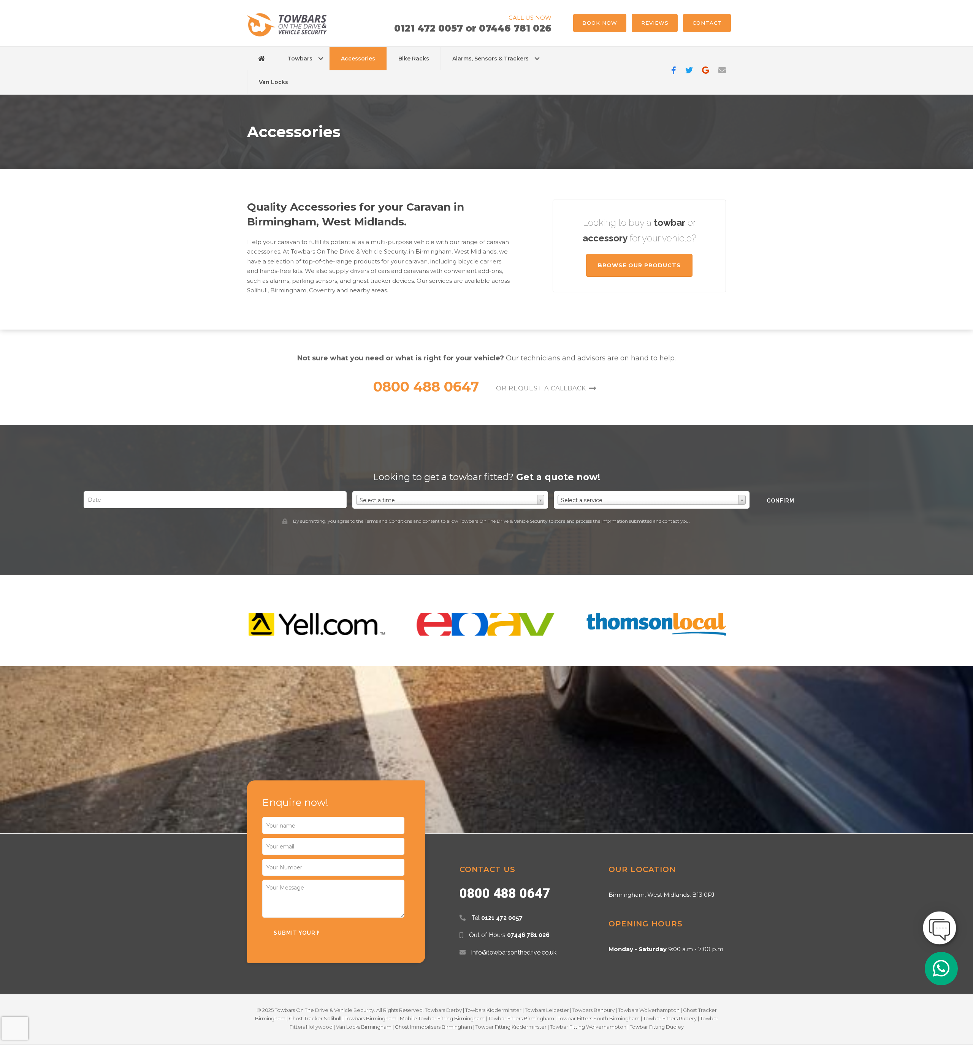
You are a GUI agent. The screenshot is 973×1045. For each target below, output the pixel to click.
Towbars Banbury (593, 1010)
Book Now (599, 23)
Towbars (300, 58)
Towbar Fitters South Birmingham (599, 1018)
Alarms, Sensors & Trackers (490, 58)
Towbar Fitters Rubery (670, 1018)
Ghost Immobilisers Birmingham (433, 1027)
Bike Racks (413, 58)
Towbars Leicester (547, 1010)
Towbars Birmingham (370, 1018)
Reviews (655, 23)
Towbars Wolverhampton (649, 1010)
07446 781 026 (515, 28)
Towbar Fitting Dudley (657, 1027)
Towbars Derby (443, 1010)
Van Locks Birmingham (363, 1027)
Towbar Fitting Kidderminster (511, 1027)
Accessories (358, 58)
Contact (707, 23)
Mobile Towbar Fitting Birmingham (442, 1018)
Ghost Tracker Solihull (315, 1018)
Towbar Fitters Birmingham (521, 1018)
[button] (320, 58)
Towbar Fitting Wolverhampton (588, 1027)
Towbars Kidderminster (493, 1010)
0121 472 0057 (428, 28)
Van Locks (273, 82)
